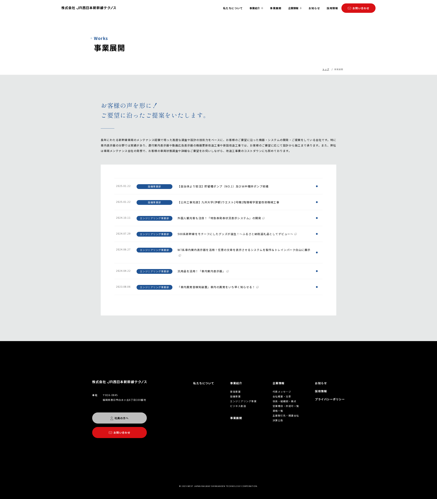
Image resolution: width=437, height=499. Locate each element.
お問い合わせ (361, 8)
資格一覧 (278, 410)
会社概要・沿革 (282, 396)
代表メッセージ (282, 391)
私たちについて (233, 8)
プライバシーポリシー (330, 399)
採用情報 (332, 8)
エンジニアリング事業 (243, 401)
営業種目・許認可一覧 (286, 406)
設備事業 (235, 396)
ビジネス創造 (238, 406)
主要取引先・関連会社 (286, 415)
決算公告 (278, 420)
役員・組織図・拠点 (285, 401)
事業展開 (275, 8)
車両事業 (235, 391)
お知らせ (314, 8)
